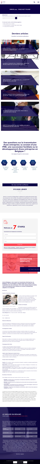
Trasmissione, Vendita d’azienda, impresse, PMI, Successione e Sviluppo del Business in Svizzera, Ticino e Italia (20, 442)
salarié (34, 398)
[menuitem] (34, 2)
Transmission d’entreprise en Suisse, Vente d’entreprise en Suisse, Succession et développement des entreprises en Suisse (20, 440)
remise (30, 393)
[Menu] (38, 2)
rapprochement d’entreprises (6, 401)
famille (32, 398)
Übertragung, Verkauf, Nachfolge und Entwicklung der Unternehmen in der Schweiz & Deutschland (20, 448)
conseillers (31, 331)
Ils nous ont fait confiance (20, 185)
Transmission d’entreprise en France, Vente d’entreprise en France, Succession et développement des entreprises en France (20, 447)
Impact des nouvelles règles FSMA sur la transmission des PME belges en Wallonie (16, 80)
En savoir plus (20, 462)
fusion (13, 401)
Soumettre (19, 244)
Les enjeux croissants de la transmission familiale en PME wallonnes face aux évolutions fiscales (16, 64)
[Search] (34, 2)
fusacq (27, 397)
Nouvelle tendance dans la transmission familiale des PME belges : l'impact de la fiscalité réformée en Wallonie (16, 95)
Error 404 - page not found (20, 9)
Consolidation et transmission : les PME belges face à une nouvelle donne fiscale (16, 49)
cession (9, 423)
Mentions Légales (20, 454)
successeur (5, 393)
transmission (30, 422)
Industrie (5, 379)
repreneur (33, 391)
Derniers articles (20, 33)
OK (15, 462)
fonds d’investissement (6, 399)
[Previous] (18, 208)
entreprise (13, 391)
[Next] (21, 208)
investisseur (17, 393)
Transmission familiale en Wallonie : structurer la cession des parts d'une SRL (15, 111)
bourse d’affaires (12, 397)
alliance (18, 401)
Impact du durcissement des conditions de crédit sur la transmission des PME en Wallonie (16, 126)
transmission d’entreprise (16, 392)
